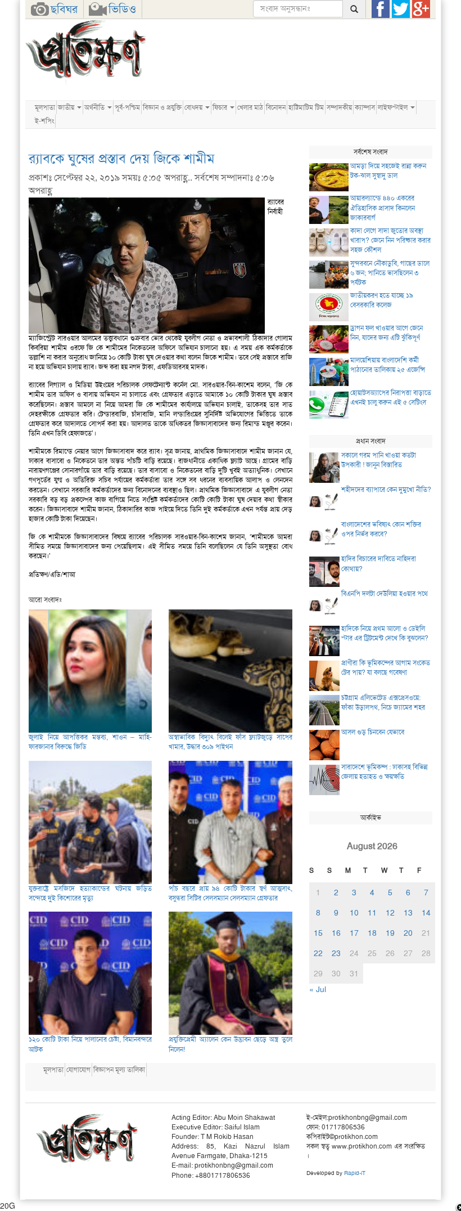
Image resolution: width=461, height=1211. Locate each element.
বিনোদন (276, 107)
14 (426, 913)
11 (372, 913)
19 (390, 933)
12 (390, 913)
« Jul (317, 989)
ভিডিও (122, 9)
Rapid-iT (354, 1173)
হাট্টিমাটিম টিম (306, 107)
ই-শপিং (44, 120)
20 (408, 933)
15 (318, 933)
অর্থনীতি (95, 107)
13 (408, 913)
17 (354, 933)
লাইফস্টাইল (393, 107)
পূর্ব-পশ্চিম (127, 107)
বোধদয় (194, 107)
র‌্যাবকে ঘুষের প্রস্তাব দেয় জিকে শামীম (122, 158)
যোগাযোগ (78, 1069)
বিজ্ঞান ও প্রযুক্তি (162, 107)
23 (336, 953)
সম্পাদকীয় (339, 107)
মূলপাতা (45, 107)
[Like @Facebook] (381, 9)
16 (336, 933)
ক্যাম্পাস (365, 107)
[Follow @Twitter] (401, 9)
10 (354, 913)
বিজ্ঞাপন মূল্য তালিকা (119, 1069)
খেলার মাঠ (250, 107)
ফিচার (221, 107)
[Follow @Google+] (421, 9)
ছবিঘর (64, 9)
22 (318, 953)
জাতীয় (67, 107)
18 (372, 933)
